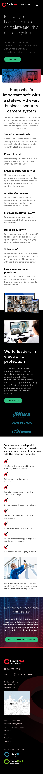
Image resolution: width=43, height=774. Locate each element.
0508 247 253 (25, 4)
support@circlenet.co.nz (18, 674)
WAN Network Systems (13, 724)
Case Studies (9, 738)
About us (7, 731)
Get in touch (13, 400)
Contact (7, 741)
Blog (5, 734)
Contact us (12, 59)
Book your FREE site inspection (21, 639)
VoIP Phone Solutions (12, 720)
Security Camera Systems (14, 727)
